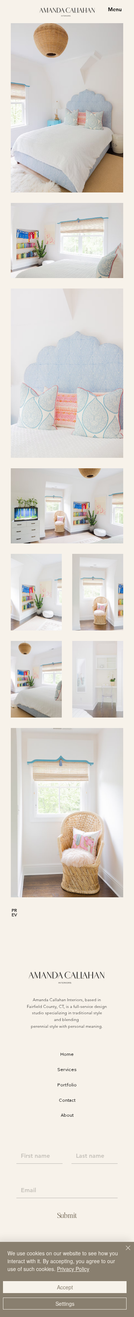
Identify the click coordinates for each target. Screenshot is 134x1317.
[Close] (124, 1252)
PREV (14, 912)
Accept (65, 1287)
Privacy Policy (73, 1269)
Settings (64, 1303)
